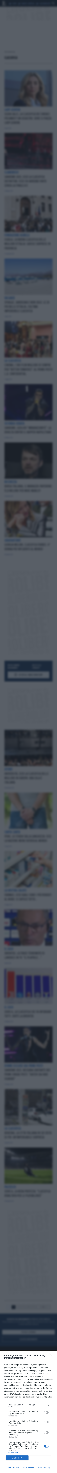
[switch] (46, 1412)
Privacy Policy (44, 1468)
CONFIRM (17, 1458)
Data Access (28, 1468)
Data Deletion (13, 1468)
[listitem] (28, 1406)
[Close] (51, 1356)
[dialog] (28, 1411)
